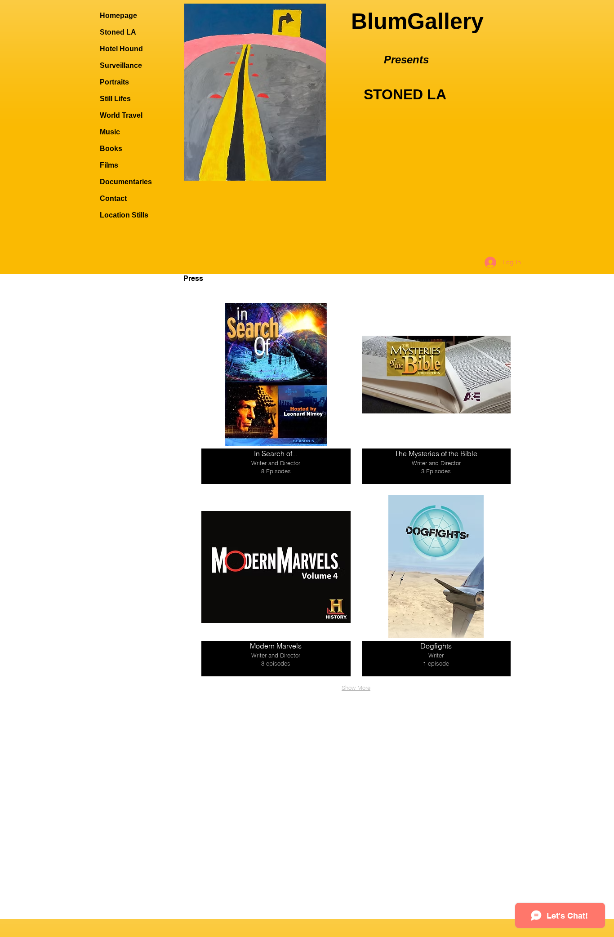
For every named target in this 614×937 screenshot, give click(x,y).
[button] (276, 393)
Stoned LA (118, 32)
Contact (113, 198)
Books (111, 148)
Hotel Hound (121, 49)
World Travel (121, 115)
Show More (356, 687)
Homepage (118, 15)
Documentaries (126, 182)
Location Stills (124, 215)
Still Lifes (115, 98)
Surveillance (121, 65)
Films (109, 165)
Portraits (114, 82)
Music (110, 132)
